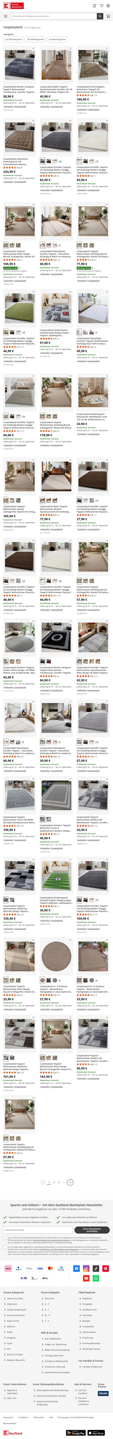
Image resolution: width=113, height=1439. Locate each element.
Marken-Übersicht (16, 1360)
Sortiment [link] (87, 1315)
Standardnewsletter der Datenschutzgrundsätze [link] (51, 1240)
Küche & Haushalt (16, 1315)
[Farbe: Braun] (48, 161)
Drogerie (11, 1337)
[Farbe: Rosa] (48, 245)
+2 (96, 332)
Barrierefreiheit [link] (9, 1423)
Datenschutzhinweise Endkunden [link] (47, 1403)
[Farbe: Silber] (55, 500)
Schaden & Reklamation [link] (56, 1361)
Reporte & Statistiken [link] (12, 1392)
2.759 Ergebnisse (32, 27)
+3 (59, 980)
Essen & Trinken (15, 1354)
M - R (47, 1315)
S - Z (47, 1320)
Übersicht (49, 1298)
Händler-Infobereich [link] (92, 1366)
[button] (13, 39)
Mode (10, 1332)
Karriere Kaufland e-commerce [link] (84, 1401)
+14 (60, 161)
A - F (47, 1304)
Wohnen (11, 1326)
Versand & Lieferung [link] (55, 1366)
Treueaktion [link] (88, 1326)
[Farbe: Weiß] (55, 161)
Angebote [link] (87, 1298)
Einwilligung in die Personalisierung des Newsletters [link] (59, 1249)
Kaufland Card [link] (89, 1309)
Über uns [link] (11, 1398)
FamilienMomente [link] (91, 1343)
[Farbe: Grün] (6, 332)
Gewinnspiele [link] (89, 1332)
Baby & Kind (13, 1320)
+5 (59, 245)
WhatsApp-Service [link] (91, 1349)
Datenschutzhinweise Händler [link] (51, 1395)
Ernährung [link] (87, 1337)
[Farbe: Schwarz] (42, 661)
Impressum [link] (8, 1417)
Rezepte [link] (86, 1320)
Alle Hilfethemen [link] (53, 1338)
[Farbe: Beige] (6, 245)
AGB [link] (51, 1417)
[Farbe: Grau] (42, 161)
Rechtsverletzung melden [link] (57, 1372)
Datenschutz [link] (38, 1417)
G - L (47, 1309)
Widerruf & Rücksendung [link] (57, 1350)
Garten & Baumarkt (16, 1309)
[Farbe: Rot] (48, 661)
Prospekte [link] (87, 1304)
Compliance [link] (23, 1417)
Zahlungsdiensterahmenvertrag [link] (52, 1390)
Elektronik (12, 1304)
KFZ (9, 1349)
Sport (9, 1343)
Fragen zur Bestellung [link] (55, 1344)
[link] (94, 5)
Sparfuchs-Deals (15, 1298)
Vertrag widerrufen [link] (54, 1355)
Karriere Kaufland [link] (82, 1392)
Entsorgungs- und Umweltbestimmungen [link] (76, 1417)
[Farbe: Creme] (79, 161)
